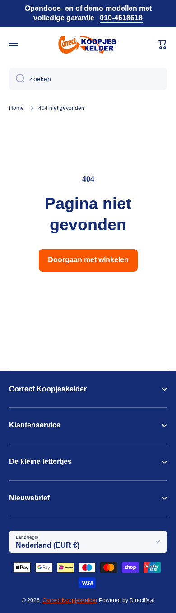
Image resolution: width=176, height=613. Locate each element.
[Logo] (88, 44)
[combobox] (88, 79)
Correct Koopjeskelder (69, 600)
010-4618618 (121, 18)
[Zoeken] (17, 79)
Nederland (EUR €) (47, 545)
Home (16, 108)
